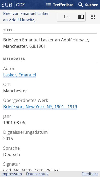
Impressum (12, 173)
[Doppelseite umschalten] (81, 16)
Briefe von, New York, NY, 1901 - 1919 (40, 107)
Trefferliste (59, 5)
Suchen (88, 5)
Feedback (90, 173)
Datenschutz (37, 173)
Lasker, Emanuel (19, 75)
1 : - (66, 17)
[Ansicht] (92, 16)
